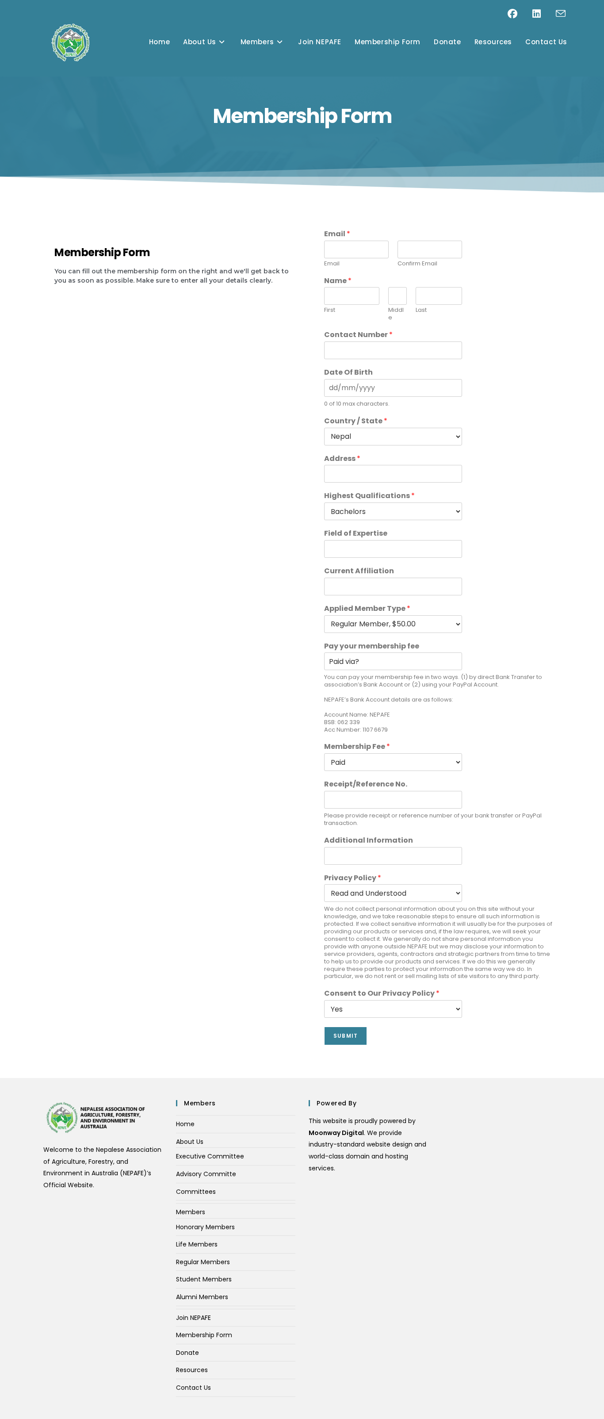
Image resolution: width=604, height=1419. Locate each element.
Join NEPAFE (193, 1317)
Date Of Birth (348, 372)
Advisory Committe (206, 1174)
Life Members (197, 1244)
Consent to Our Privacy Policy (382, 993)
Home (185, 1124)
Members (190, 1212)
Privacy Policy (352, 878)
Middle (396, 314)
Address (342, 459)
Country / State (355, 421)
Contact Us (193, 1387)
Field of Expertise (355, 533)
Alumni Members (202, 1296)
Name (338, 281)
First (329, 310)
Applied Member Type (367, 609)
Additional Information (368, 840)
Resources (192, 1369)
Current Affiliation (359, 571)
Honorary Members (205, 1227)
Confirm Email (417, 264)
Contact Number (358, 335)
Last (421, 310)
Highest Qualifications (369, 496)
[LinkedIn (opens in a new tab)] (544, 14)
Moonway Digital (336, 1132)
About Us (189, 1141)
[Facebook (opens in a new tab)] (520, 14)
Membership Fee (357, 747)
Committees (196, 1191)
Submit (345, 1035)
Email (337, 234)
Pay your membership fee (371, 646)
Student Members (204, 1279)
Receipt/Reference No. (365, 784)
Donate (187, 1352)
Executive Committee (210, 1156)
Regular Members (203, 1262)
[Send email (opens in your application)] (561, 14)
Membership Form (204, 1335)
